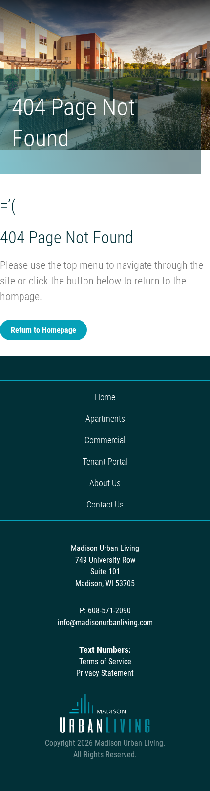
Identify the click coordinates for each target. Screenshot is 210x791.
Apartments (105, 418)
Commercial (105, 440)
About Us (105, 482)
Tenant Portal (105, 461)
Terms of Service (105, 661)
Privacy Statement (105, 673)
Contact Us (105, 504)
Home (105, 397)
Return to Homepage (43, 330)
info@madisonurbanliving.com (105, 622)
